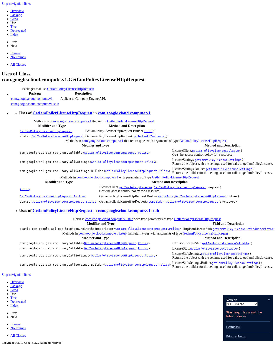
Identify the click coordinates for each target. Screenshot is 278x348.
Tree (13, 26)
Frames (15, 53)
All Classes (18, 64)
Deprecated (18, 30)
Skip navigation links (16, 3)
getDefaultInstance (148, 136)
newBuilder (155, 201)
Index (14, 34)
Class (14, 19)
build (148, 131)
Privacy (231, 336)
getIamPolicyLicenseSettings (218, 160)
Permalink (233, 327)
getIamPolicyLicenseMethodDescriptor (243, 229)
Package (16, 15)
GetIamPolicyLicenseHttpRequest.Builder (53, 196)
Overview (17, 11)
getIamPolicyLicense (135, 187)
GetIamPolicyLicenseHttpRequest (70, 89)
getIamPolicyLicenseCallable (215, 150)
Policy (143, 152)
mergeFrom (165, 196)
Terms (242, 336)
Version (231, 300)
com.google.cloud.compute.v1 (32, 98)
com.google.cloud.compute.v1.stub (35, 104)
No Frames (18, 57)
